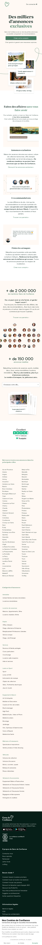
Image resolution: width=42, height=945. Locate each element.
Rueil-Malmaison (27, 525)
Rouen (24, 522)
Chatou (4, 506)
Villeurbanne (26, 571)
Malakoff (5, 573)
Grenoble (5, 537)
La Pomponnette (7, 551)
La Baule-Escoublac (8, 547)
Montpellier (25, 479)
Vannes (24, 561)
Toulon (24, 554)
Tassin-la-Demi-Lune (28, 551)
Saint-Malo (25, 534)
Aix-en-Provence (7, 469)
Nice (23, 493)
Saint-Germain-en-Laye (29, 532)
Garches (5, 534)
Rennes (24, 520)
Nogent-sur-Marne (28, 498)
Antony (4, 479)
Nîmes (24, 496)
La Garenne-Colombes (9, 549)
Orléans (24, 503)
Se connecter (31, 4)
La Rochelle (6, 554)
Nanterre (24, 486)
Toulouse (24, 556)
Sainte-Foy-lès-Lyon (28, 542)
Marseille (24, 472)
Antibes (4, 477)
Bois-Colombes (7, 489)
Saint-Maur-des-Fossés (29, 539)
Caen (4, 496)
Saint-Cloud (25, 527)
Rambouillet (25, 515)
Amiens (4, 472)
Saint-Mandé (26, 537)
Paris (23, 506)
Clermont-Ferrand (8, 513)
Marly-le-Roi (25, 469)
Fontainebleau (6, 530)
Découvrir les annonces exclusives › (21, 167)
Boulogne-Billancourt (9, 493)
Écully (4, 527)
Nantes (24, 489)
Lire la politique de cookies (9, 936)
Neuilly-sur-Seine (27, 491)
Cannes (4, 501)
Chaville (4, 508)
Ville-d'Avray (25, 568)
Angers (4, 474)
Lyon (3, 568)
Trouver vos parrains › (21, 217)
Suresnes (25, 549)
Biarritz (4, 486)
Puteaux (24, 513)
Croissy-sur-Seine (8, 522)
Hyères (4, 539)
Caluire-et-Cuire (7, 498)
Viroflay (24, 575)
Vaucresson (25, 566)
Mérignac (25, 474)
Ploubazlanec (26, 508)
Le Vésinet (5, 559)
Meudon (24, 477)
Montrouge (25, 484)
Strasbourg (25, 547)
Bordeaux (5, 491)
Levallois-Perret (7, 561)
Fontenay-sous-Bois (8, 532)
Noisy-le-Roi (26, 501)
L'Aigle (4, 544)
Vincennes (25, 573)
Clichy (4, 515)
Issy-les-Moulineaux (8, 542)
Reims (23, 518)
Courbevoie (6, 520)
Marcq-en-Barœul (8, 575)
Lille (3, 563)
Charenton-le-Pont (8, 503)
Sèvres (24, 544)
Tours (23, 559)
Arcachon (5, 481)
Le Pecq (4, 556)
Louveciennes (6, 566)
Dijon (4, 525)
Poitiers (24, 510)
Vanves (24, 563)
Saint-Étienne (26, 530)
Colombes (5, 518)
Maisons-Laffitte (7, 571)
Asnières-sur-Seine (8, 484)
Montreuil (25, 481)
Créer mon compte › (21, 267)
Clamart (4, 510)
